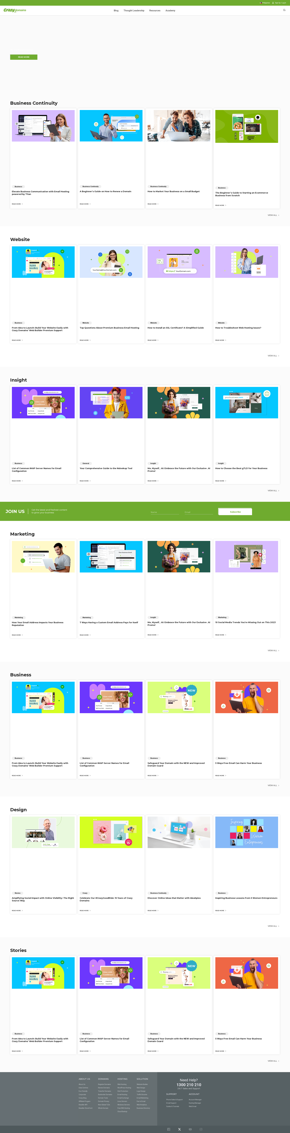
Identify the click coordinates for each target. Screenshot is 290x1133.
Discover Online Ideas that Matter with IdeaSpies (174, 898)
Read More (16, 204)
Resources (154, 10)
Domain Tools (103, 1098)
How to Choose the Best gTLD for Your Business (241, 468)
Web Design (141, 1088)
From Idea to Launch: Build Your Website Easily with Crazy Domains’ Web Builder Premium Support (40, 329)
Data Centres (83, 1088)
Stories (18, 950)
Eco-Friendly (83, 1091)
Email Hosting (122, 1094)
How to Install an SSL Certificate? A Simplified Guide (176, 328)
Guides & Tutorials (172, 1106)
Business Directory (143, 1108)
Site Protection (122, 1091)
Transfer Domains (104, 1091)
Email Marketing (142, 1098)
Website (20, 239)
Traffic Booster (142, 1094)
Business (20, 675)
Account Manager (195, 1100)
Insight (18, 380)
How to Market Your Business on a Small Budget (174, 191)
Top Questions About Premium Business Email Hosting (109, 328)
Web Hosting (121, 1084)
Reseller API (83, 1105)
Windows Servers (123, 1105)
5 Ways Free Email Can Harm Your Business (238, 763)
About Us (82, 1084)
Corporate (82, 1094)
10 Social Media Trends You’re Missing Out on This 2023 (245, 622)
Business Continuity (34, 103)
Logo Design (141, 1091)
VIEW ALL (272, 215)
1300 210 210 (188, 1085)
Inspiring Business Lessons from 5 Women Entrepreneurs (246, 898)
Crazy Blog (82, 1098)
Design (18, 809)
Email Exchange (123, 1098)
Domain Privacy (103, 1101)
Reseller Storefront (85, 1108)
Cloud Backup (122, 1111)
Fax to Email (141, 1101)
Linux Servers (122, 1101)
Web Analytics (142, 1105)
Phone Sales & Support (174, 1100)
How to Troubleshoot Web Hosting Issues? (238, 328)
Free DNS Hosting (123, 1108)
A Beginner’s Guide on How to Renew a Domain (105, 191)
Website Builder (142, 1084)
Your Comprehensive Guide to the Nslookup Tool (106, 468)
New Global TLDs (104, 1105)
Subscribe (235, 512)
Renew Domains (104, 1088)
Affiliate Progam (84, 1101)
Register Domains (104, 1084)
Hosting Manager (195, 1103)
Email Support (171, 1103)
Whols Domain (103, 1108)
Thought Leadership (134, 10)
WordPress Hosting (124, 1088)
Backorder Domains (105, 1094)
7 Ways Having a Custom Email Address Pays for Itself (109, 622)
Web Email (192, 1106)
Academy (170, 10)
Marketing (22, 534)
